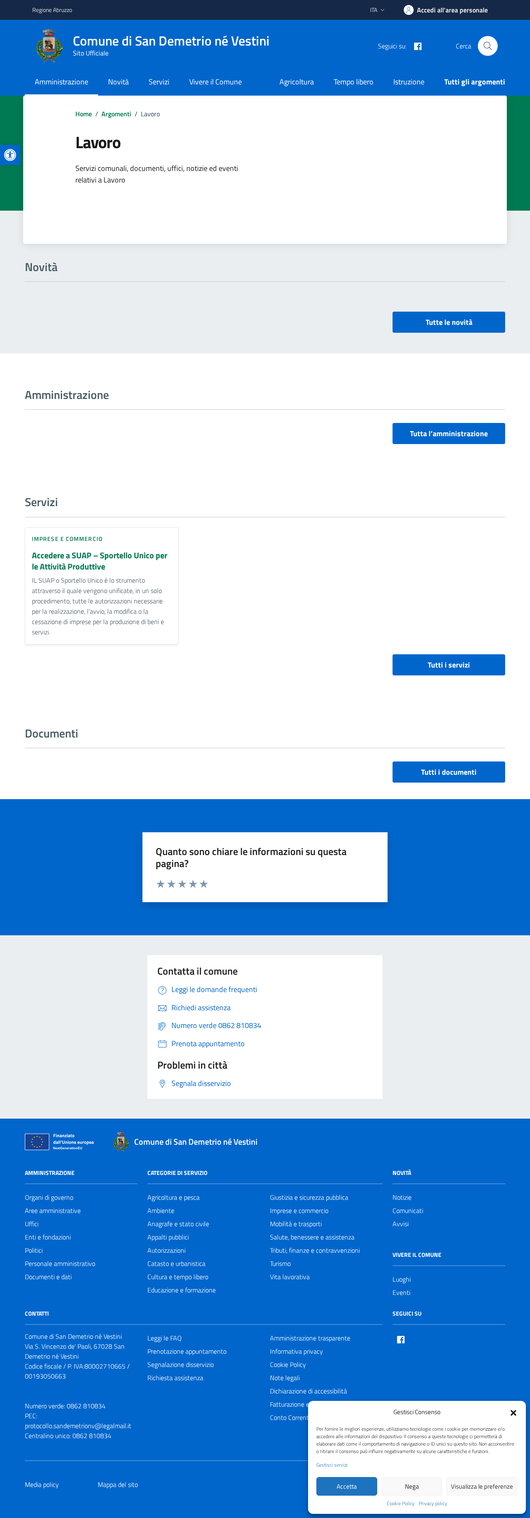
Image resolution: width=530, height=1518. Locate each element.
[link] (10, 155)
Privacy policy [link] (433, 1503)
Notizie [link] (402, 1197)
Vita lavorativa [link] (290, 1277)
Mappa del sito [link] (118, 1484)
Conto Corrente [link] (291, 1417)
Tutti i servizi (449, 664)
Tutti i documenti (449, 772)
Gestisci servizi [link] (332, 1465)
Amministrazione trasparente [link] (310, 1338)
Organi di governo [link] (49, 1197)
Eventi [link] (401, 1292)
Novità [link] (118, 81)
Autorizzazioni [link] (166, 1250)
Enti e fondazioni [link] (48, 1237)
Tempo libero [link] (353, 81)
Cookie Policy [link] (400, 1503)
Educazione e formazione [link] (181, 1290)
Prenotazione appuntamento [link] (186, 1351)
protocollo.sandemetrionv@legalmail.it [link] (78, 1426)
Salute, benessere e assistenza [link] (312, 1237)
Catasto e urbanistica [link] (176, 1263)
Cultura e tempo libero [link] (177, 1277)
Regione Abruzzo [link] (52, 9)
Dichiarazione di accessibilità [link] (308, 1391)
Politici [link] (34, 1250)
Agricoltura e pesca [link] (173, 1197)
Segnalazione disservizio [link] (180, 1364)
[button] (513, 1412)
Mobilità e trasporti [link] (296, 1224)
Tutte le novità (449, 322)
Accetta (347, 1486)
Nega (412, 1486)
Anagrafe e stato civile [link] (178, 1224)
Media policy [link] (42, 1484)
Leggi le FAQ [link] (164, 1338)
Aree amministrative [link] (53, 1210)
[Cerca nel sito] (488, 46)
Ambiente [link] (160, 1210)
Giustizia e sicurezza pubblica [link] (309, 1197)
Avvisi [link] (401, 1224)
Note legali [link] (285, 1378)
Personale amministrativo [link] (60, 1263)
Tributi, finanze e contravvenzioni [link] (315, 1250)
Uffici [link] (32, 1224)
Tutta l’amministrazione (449, 433)
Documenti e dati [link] (48, 1277)
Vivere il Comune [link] (215, 81)
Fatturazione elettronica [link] (303, 1404)
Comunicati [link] (408, 1210)
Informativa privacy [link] (296, 1351)
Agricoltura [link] (296, 81)
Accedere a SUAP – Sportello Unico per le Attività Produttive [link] (99, 561)
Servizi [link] (159, 81)
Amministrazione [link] (61, 81)
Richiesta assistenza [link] (175, 1378)
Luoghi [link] (402, 1279)
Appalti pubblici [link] (168, 1237)
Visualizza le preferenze (482, 1486)
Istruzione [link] (408, 81)
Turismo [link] (280, 1263)
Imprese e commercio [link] (67, 538)
